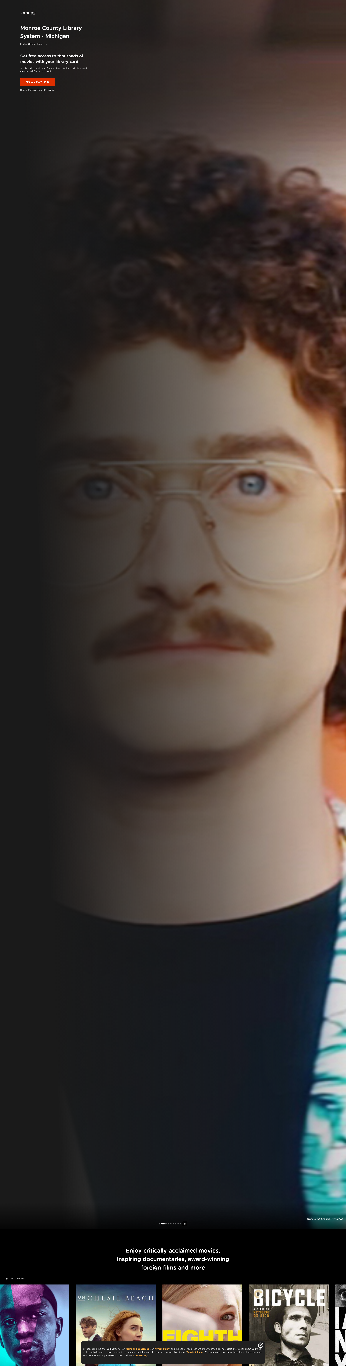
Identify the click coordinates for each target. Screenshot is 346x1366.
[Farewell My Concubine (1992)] (178, 1223)
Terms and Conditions (137, 1349)
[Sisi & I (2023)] (180, 1223)
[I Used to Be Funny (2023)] (159, 1223)
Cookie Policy (140, 1355)
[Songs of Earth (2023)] (164, 1223)
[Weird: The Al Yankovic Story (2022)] (162, 1223)
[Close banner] (261, 1345)
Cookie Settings (195, 1352)
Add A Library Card (37, 82)
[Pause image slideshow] (184, 1223)
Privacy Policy (162, 1349)
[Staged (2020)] (173, 1223)
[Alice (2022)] (169, 1223)
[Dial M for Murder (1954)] (175, 1223)
